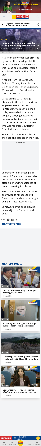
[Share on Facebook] (8, 220)
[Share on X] (12, 220)
